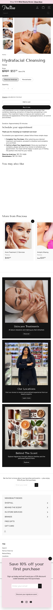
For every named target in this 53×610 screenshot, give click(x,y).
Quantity (5, 84)
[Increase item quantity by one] (12, 88)
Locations (5, 556)
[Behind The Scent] (26, 428)
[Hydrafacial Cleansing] (18, 188)
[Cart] (43, 7)
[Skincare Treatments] (26, 301)
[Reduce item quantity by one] (4, 88)
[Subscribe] (40, 586)
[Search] (48, 13)
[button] (8, 23)
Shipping (4, 97)
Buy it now (26, 107)
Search (4, 548)
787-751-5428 (21, 154)
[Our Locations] (26, 364)
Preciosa (21, 216)
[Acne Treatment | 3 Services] (18, 241)
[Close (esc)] (50, 558)
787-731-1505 (17, 156)
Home (4, 54)
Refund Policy (6, 553)
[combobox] (26, 13)
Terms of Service (7, 551)
